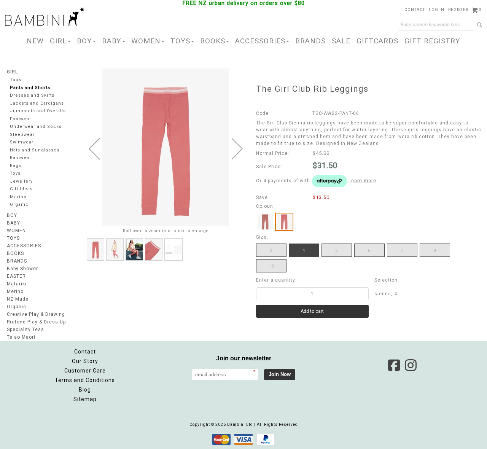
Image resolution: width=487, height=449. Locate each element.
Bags (15, 165)
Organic (19, 204)
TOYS (180, 41)
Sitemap (85, 399)
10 (271, 266)
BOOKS (212, 41)
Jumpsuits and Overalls (38, 110)
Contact (414, 10)
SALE (341, 41)
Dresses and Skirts (32, 95)
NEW (35, 41)
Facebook (393, 365)
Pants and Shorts (30, 87)
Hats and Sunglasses (34, 150)
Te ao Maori (21, 337)
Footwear (20, 118)
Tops (15, 79)
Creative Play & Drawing (36, 314)
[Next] (237, 149)
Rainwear (20, 157)
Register (458, 10)
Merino (18, 196)
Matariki (17, 284)
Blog (85, 390)
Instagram (410, 365)
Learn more (362, 180)
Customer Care (85, 371)
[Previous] (94, 149)
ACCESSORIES (260, 41)
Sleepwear (22, 134)
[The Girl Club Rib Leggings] (95, 249)
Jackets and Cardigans (37, 103)
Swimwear (21, 142)
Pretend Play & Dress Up (36, 322)
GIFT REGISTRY (432, 41)
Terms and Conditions (85, 380)
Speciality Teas (25, 329)
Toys (15, 173)
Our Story (85, 361)
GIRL (58, 41)
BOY (84, 41)
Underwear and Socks (36, 126)
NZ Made (18, 299)
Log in (436, 10)
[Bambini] (44, 17)
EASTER (16, 276)
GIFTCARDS (377, 41)
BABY (111, 41)
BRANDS (310, 41)
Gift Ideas (21, 188)
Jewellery (21, 181)
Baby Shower (22, 268)
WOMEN (146, 41)
